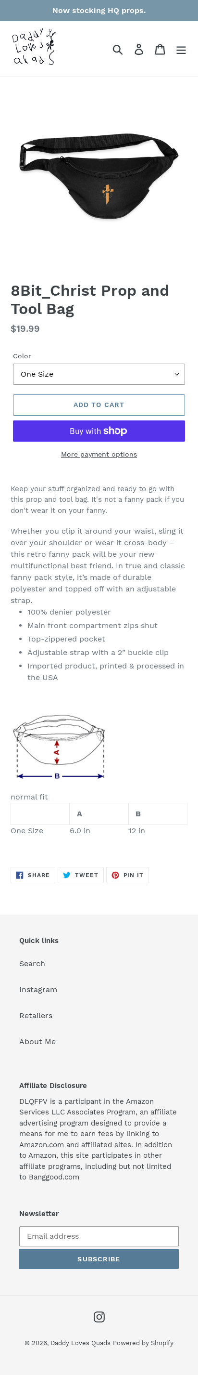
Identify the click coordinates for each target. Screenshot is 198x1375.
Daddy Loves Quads (80, 1343)
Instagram (38, 989)
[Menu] (181, 49)
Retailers (35, 1015)
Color (22, 356)
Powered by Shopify (143, 1343)
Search (32, 963)
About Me (37, 1041)
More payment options (99, 454)
